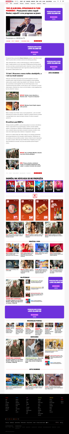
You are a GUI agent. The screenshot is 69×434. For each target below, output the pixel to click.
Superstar (27, 408)
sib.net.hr (23, 427)
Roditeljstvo (39, 410)
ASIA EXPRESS (49, 1)
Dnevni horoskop (52, 402)
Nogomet (17, 399)
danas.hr (17, 41)
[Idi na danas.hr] (10, 1)
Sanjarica (62, 402)
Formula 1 (17, 411)
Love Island (27, 407)
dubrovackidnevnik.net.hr (47, 427)
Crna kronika (16, 3)
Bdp (7, 173)
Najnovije (62, 401)
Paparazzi (27, 404)
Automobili (39, 415)
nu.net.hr (58, 427)
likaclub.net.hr (17, 428)
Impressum (7, 422)
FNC (16, 410)
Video (62, 399)
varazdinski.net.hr (34, 427)
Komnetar (51, 404)
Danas (7, 397)
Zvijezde (27, 399)
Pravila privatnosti (29, 422)
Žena (37, 1)
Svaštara (51, 408)
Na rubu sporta (18, 404)
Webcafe (33, 1)
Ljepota (39, 404)
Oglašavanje (12, 422)
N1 (34, 58)
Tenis (16, 407)
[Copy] (41, 41)
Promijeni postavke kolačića (41, 422)
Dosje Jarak (39, 3)
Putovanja (39, 408)
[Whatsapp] (38, 41)
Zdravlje (39, 411)
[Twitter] (36, 41)
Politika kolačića (23, 422)
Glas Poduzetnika (22, 173)
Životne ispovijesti (40, 413)
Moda (39, 407)
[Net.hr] (62, 422)
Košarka (17, 405)
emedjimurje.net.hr (18, 427)
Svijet (11, 3)
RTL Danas (21, 3)
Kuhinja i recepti (40, 402)
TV (26, 405)
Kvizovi (50, 410)
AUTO (40, 1)
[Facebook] (34, 41)
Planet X (51, 407)
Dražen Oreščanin (16, 173)
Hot (24, 1)
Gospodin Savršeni (28, 410)
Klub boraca (17, 402)
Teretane (10, 173)
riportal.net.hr (40, 427)
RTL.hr (7, 427)
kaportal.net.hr (28, 427)
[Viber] (39, 41)
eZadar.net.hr (54, 427)
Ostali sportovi (18, 408)
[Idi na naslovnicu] (17, 2)
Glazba (27, 402)
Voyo (27, 413)
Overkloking (51, 405)
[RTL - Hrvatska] (57, 422)
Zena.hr (10, 427)
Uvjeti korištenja (17, 422)
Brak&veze (39, 399)
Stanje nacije (33, 3)
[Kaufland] (34, 196)
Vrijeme (44, 3)
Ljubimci (39, 405)
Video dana (51, 411)
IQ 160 (43, 1)
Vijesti (7, 3)
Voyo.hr (13, 427)
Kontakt (34, 422)
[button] (7, 182)
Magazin (28, 1)
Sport (21, 1)
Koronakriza (28, 173)
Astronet (51, 399)
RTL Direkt (27, 3)
